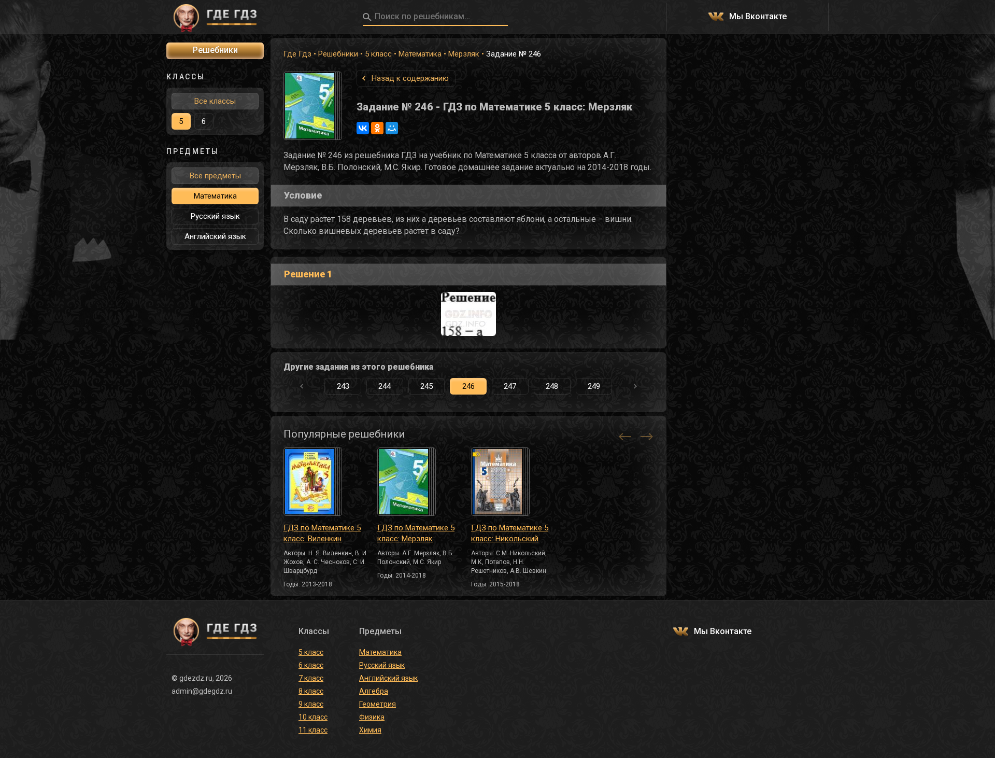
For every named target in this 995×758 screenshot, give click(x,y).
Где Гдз (297, 54)
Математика (420, 54)
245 (426, 386)
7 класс (310, 678)
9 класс (310, 704)
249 (594, 386)
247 (510, 386)
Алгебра (373, 691)
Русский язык (215, 216)
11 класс (313, 730)
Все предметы (215, 175)
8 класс (310, 691)
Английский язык (215, 236)
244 (384, 386)
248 (552, 386)
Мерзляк (463, 54)
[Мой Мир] (392, 128)
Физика (372, 717)
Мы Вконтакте (758, 16)
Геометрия (377, 704)
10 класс (313, 717)
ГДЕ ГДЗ (215, 17)
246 (468, 386)
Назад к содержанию (410, 78)
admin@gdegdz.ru (202, 691)
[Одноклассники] (377, 128)
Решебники (338, 54)
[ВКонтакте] (363, 128)
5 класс (378, 54)
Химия (370, 730)
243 (343, 386)
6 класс (310, 665)
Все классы (215, 101)
